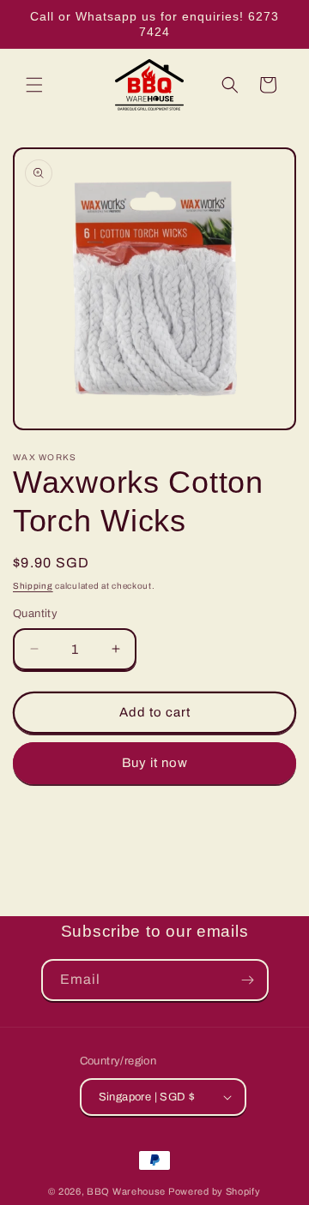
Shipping (33, 586)
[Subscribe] (248, 980)
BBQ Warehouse (126, 1191)
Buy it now (155, 763)
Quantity (35, 614)
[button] (34, 85)
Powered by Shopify (214, 1191)
